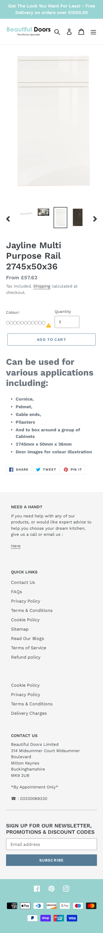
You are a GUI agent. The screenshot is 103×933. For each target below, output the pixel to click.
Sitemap (20, 629)
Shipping (41, 286)
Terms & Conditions (31, 610)
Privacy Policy (25, 601)
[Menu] (93, 32)
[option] (26, 214)
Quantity (63, 311)
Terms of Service (28, 647)
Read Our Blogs (27, 638)
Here (16, 545)
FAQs (16, 591)
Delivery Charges (29, 713)
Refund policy (25, 657)
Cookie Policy (25, 619)
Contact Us (23, 582)
